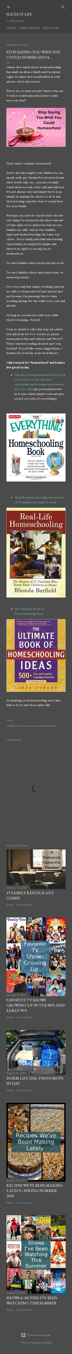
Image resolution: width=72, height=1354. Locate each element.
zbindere (47, 1342)
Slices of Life (19, 14)
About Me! (51, 28)
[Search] (63, 6)
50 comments (24, 1090)
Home (11, 28)
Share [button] (9, 720)
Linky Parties (29, 28)
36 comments (24, 1202)
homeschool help (46, 725)
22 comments (24, 904)
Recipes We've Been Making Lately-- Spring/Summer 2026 (34, 1190)
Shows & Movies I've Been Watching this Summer (31, 1300)
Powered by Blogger (39, 1334)
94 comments (24, 1017)
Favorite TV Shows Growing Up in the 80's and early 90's (35, 1005)
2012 (17, 725)
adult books (28, 725)
